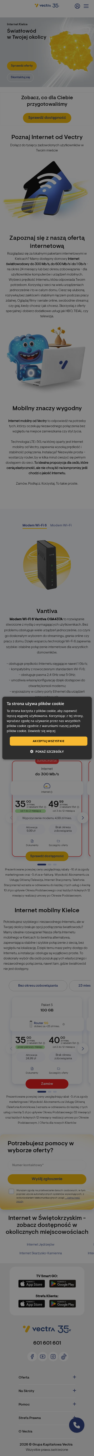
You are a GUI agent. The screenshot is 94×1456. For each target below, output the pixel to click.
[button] (47, 751)
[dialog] (47, 728)
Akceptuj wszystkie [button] (48, 741)
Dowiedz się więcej (42, 731)
